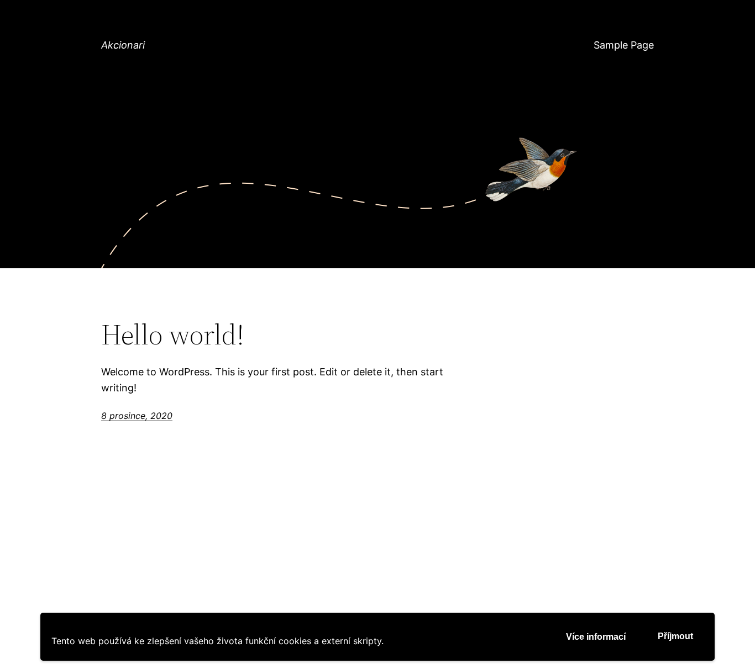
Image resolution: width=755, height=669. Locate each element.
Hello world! (172, 334)
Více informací (596, 636)
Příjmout (675, 636)
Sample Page (624, 45)
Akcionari (123, 45)
